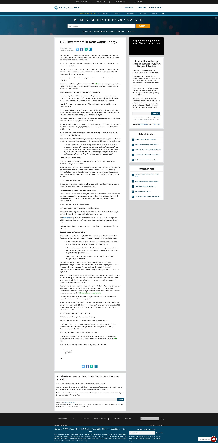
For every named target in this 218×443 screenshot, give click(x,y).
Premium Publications (88, 13)
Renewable (129, 8)
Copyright (115, 419)
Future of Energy (155, 8)
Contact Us (62, 419)
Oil (121, 8)
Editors (143, 13)
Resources (130, 13)
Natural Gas (141, 8)
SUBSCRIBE (143, 26)
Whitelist (85, 419)
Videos (154, 13)
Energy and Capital (144, 124)
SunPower (67, 218)
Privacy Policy (156, 124)
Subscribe (156, 114)
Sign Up (120, 399)
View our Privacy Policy (70, 402)
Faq (74, 419)
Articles (105, 13)
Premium (128, 419)
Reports (117, 13)
